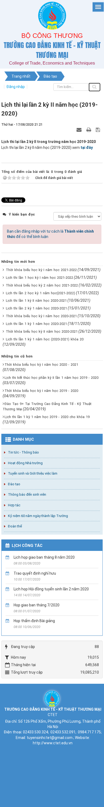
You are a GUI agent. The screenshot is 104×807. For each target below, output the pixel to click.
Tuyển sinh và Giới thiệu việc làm (32, 473)
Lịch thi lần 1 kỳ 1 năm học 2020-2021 (36, 324)
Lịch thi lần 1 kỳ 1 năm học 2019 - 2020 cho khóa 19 (47, 417)
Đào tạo (14, 484)
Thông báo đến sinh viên (27, 494)
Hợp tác (14, 505)
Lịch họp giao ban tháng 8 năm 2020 (44, 557)
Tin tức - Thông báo (23, 452)
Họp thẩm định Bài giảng (34, 621)
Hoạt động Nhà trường (25, 463)
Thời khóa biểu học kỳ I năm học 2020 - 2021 (41, 365)
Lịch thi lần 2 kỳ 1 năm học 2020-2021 (36, 308)
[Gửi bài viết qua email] (80, 130)
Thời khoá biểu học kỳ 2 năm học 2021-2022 (42, 285)
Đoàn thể (15, 526)
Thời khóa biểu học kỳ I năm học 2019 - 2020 (41, 391)
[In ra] (89, 130)
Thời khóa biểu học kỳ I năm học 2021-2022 (41, 270)
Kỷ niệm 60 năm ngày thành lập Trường (38, 516)
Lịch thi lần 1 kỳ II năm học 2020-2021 (36, 301)
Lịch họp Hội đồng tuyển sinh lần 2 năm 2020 (51, 589)
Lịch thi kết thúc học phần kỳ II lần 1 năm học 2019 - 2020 (51, 378)
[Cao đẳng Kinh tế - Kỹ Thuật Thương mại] (52, 698)
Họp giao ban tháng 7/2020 (36, 605)
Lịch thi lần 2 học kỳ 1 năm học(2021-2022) (40, 293)
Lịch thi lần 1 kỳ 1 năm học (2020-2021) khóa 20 (44, 339)
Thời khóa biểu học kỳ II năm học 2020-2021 (42, 331)
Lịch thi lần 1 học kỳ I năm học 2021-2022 (39, 278)
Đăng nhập (15, 87)
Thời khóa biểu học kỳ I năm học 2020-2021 (41, 316)
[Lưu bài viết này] (98, 130)
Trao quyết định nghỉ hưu (35, 573)
